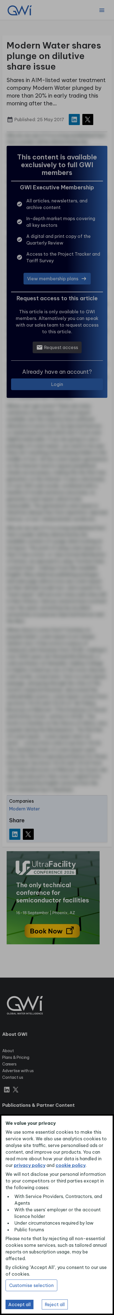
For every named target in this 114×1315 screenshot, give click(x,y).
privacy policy (29, 1165)
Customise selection (31, 1285)
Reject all (55, 1304)
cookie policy (71, 1165)
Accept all (19, 1304)
